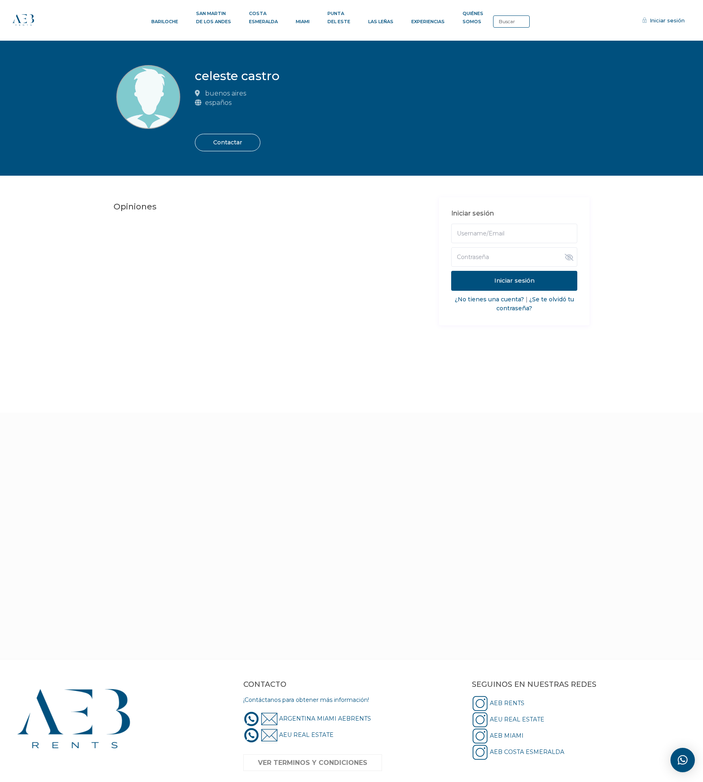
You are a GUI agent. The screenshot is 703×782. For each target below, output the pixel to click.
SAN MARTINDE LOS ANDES (213, 17)
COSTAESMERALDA (263, 17)
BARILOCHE (164, 21)
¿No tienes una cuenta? (489, 299)
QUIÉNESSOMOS (473, 17)
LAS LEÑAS (380, 21)
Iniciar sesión (514, 280)
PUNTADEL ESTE (338, 17)
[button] (682, 760)
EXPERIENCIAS (428, 21)
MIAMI (303, 21)
